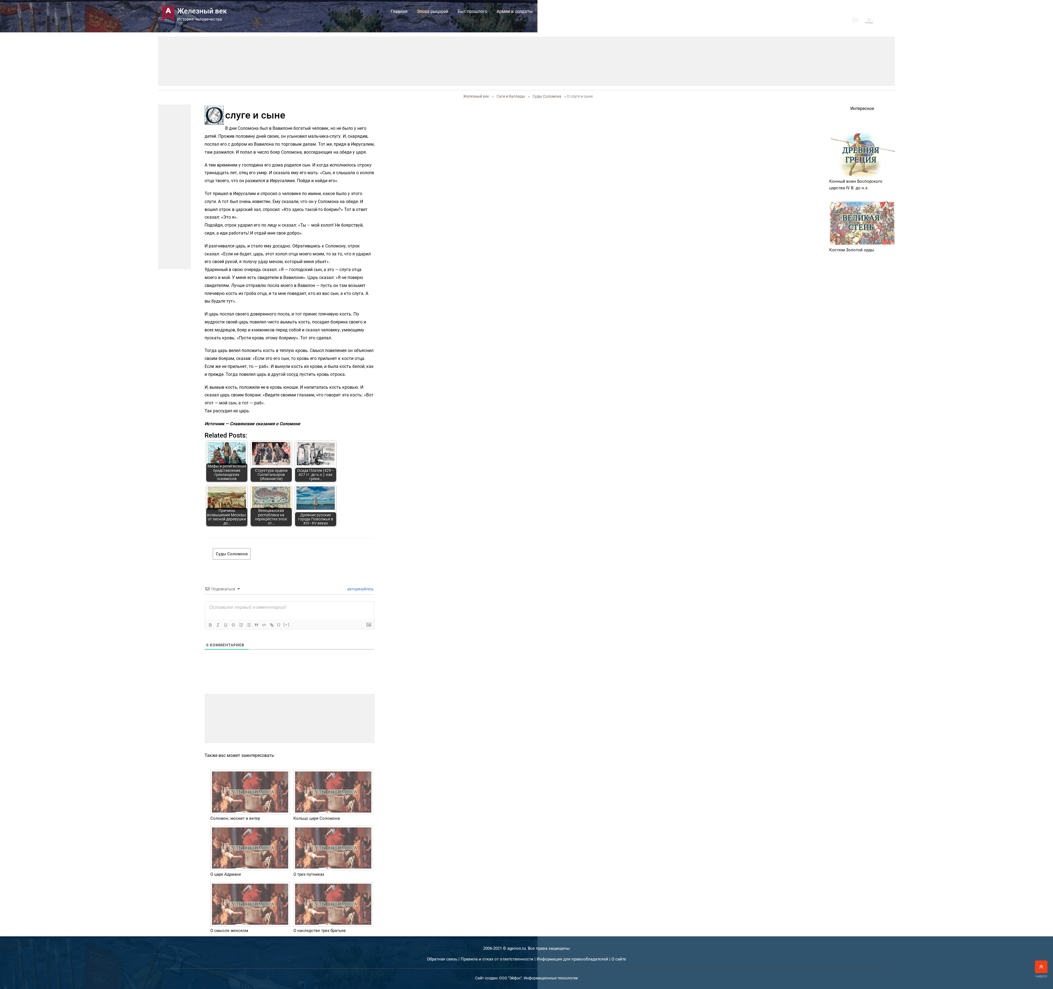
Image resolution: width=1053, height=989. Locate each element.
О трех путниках (308, 874)
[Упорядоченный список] (241, 625)
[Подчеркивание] (226, 625)
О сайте (619, 959)
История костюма (560, 11)
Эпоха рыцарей (432, 11)
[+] (287, 624)
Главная (399, 11)
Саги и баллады (604, 11)
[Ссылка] (272, 625)
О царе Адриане (225, 874)
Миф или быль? (646, 11)
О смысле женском (229, 930)
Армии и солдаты (515, 11)
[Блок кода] (264, 625)
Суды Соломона (547, 96)
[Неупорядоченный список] (249, 625)
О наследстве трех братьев (319, 930)
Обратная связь (442, 959)
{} (279, 624)
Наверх (1041, 976)
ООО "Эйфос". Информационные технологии (538, 978)
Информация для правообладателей (572, 959)
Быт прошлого (472, 11)
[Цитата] (256, 625)
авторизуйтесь (360, 589)
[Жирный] (210, 625)
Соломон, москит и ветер (235, 818)
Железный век (476, 96)
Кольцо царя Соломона (316, 818)
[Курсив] (218, 625)
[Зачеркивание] (233, 625)
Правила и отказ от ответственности (497, 959)
